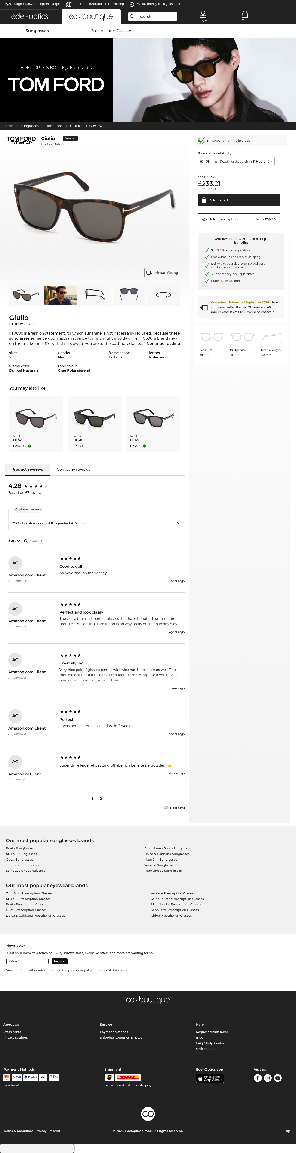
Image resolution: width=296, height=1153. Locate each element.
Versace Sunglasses (159, 865)
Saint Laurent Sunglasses (25, 870)
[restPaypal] (30, 1077)
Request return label (212, 1032)
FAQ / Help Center (210, 1043)
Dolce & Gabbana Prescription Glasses (35, 915)
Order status (205, 1048)
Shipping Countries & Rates (121, 1037)
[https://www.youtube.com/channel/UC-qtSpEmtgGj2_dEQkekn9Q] (278, 1079)
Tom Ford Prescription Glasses (29, 893)
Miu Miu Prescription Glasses (28, 899)
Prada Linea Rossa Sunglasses (167, 848)
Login (203, 20)
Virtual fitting (166, 272)
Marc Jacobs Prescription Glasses (176, 904)
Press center (12, 1032)
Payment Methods (114, 1032)
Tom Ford (54, 126)
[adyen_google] (54, 1077)
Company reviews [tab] (73, 469)
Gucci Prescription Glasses (26, 910)
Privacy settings (15, 1037)
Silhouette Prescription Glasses (175, 910)
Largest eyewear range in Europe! (37, 4)
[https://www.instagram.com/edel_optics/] (268, 1079)
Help (200, 1024)
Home (8, 126)
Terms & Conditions (18, 1131)
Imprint (54, 1131)
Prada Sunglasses (20, 848)
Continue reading (163, 343)
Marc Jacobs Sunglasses (163, 870)
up (288, 1131)
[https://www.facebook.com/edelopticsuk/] (258, 1079)
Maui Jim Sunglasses (160, 859)
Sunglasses (30, 126)
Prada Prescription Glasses (26, 904)
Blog (199, 1037)
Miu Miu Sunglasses (21, 854)
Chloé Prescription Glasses (171, 915)
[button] (29, 16)
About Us (11, 1024)
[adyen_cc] (6, 1077)
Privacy (41, 1131)
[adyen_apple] (43, 1077)
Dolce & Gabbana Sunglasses (167, 854)
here (123, 970)
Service (106, 1024)
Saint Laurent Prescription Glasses (177, 899)
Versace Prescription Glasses (173, 893)
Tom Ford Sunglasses (22, 865)
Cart (245, 20)
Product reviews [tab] (27, 469)
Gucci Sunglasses (19, 859)
